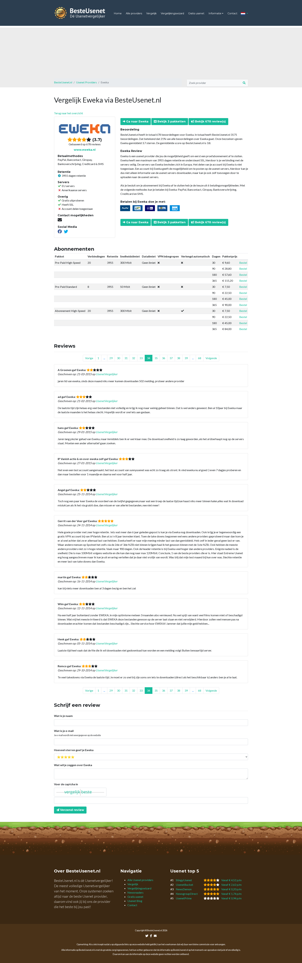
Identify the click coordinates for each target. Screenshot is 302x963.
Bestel (243, 262)
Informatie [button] (214, 13)
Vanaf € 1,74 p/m (231, 893)
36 (163, 358)
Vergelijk (151, 13)
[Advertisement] (151, 52)
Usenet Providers (86, 82)
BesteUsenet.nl (63, 82)
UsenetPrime (184, 898)
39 (186, 358)
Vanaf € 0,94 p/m (231, 898)
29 (111, 358)
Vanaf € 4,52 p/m (231, 880)
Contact (232, 13)
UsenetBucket (184, 884)
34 (148, 358)
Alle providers (134, 13)
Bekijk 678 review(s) (210, 121)
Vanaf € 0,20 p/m (231, 889)
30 (118, 358)
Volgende (211, 358)
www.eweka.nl (85, 149)
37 (171, 358)
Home (118, 13)
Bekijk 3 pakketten (171, 121)
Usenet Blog (134, 900)
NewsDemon (184, 889)
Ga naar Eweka (136, 121)
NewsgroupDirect (187, 893)
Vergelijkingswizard (172, 13)
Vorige (89, 358)
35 (156, 358)
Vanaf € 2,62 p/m (231, 884)
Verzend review (71, 810)
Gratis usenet (196, 13)
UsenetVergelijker (106, 374)
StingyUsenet (184, 880)
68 (199, 358)
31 (126, 358)
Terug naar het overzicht (68, 113)
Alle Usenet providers (140, 880)
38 (178, 358)
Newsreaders (135, 892)
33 (141, 358)
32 (133, 358)
